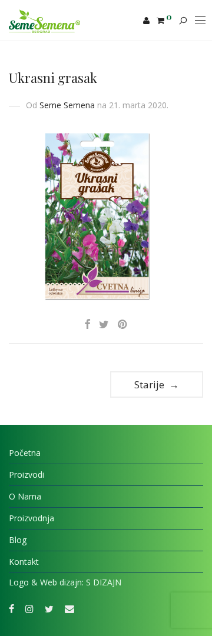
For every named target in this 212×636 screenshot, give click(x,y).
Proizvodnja (31, 518)
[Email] (69, 608)
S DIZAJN (103, 582)
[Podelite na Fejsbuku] (87, 324)
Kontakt (24, 561)
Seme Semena (67, 105)
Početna (25, 452)
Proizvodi (26, 474)
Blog (17, 539)
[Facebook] (11, 608)
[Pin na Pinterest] (123, 324)
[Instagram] (29, 608)
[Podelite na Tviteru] (104, 324)
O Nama (25, 496)
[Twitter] (49, 608)
